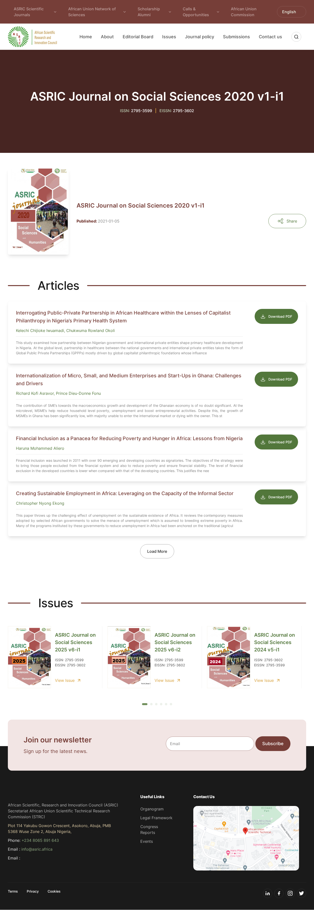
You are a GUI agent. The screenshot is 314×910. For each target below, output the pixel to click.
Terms (13, 891)
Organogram (152, 808)
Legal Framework (156, 817)
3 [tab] (156, 704)
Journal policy (199, 36)
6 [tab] (171, 704)
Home (85, 36)
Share (292, 221)
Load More (157, 551)
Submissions (236, 36)
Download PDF (280, 316)
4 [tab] (161, 704)
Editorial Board (138, 36)
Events (146, 841)
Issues (169, 36)
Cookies (54, 891)
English (289, 11)
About (107, 36)
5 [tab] (166, 704)
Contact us (270, 36)
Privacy (33, 891)
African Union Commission (244, 11)
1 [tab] (143, 704)
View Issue (65, 680)
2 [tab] (151, 704)
